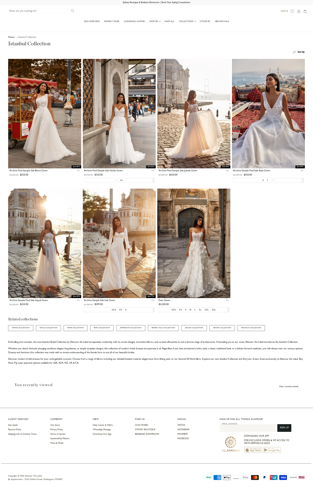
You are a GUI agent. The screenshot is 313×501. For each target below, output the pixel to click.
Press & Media (56, 443)
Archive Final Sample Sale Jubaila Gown (178, 171)
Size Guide (13, 425)
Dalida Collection (194, 328)
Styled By (205, 22)
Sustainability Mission (59, 439)
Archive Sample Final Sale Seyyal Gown (28, 300)
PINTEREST (182, 434)
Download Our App (102, 434)
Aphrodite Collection (130, 328)
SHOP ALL (169, 22)
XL (272, 180)
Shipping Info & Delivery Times (22, 434)
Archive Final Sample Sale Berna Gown (28, 171)
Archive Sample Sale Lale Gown (99, 300)
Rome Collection (75, 328)
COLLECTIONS (186, 22)
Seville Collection (48, 328)
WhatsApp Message (102, 430)
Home (11, 37)
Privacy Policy (56, 430)
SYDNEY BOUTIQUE (145, 430)
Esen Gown (164, 300)
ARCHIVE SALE (222, 22)
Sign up (284, 428)
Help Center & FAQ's (103, 425)
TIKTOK (181, 425)
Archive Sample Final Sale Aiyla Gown (251, 171)
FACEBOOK (183, 439)
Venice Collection (21, 328)
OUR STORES (141, 425)
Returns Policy (14, 430)
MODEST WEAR (111, 22)
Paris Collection (102, 328)
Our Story (55, 425)
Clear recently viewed (288, 387)
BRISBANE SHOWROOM (147, 434)
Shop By (154, 22)
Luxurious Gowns (134, 22)
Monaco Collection (251, 328)
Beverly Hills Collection (163, 328)
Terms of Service (58, 434)
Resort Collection (222, 328)
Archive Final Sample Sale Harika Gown (103, 171)
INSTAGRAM (183, 430)
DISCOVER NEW (92, 22)
